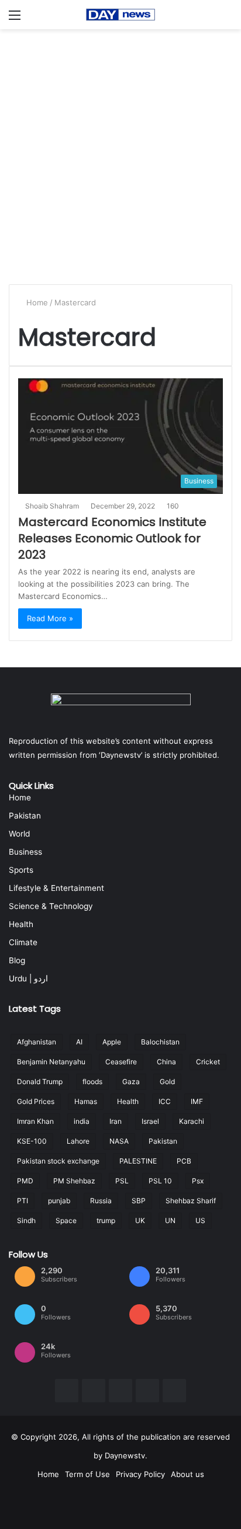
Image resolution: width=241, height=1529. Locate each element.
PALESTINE (138, 1161)
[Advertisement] (120, 155)
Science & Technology (51, 906)
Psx (198, 1180)
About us (187, 1474)
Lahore (78, 1141)
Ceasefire (121, 1061)
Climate (23, 942)
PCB (184, 1161)
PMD (25, 1180)
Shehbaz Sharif (191, 1200)
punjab (59, 1200)
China (166, 1061)
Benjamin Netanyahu (51, 1061)
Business (25, 851)
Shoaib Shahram (52, 505)
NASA (119, 1141)
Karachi (191, 1121)
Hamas (85, 1101)
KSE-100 (32, 1141)
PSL (122, 1180)
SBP (139, 1200)
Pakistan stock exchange (58, 1161)
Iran (115, 1121)
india (81, 1121)
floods (92, 1081)
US (200, 1220)
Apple (111, 1041)
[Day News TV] (120, 14)
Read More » (50, 618)
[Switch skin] (226, 19)
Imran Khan (35, 1121)
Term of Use (87, 1474)
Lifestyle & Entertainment (56, 888)
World (19, 833)
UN (170, 1220)
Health (21, 924)
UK (140, 1220)
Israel (150, 1121)
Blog (17, 960)
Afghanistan (36, 1041)
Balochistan (160, 1041)
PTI (22, 1200)
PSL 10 (160, 1180)
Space (66, 1220)
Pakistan (25, 815)
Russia (101, 1200)
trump (106, 1220)
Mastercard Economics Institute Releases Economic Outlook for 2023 (112, 538)
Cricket (208, 1061)
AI (79, 1041)
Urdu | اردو (28, 978)
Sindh (26, 1220)
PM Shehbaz (74, 1180)
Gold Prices (35, 1101)
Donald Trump (40, 1081)
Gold (167, 1081)
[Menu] (14, 19)
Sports (21, 870)
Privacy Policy (140, 1474)
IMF (197, 1101)
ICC (165, 1101)
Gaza (131, 1081)
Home (36, 302)
